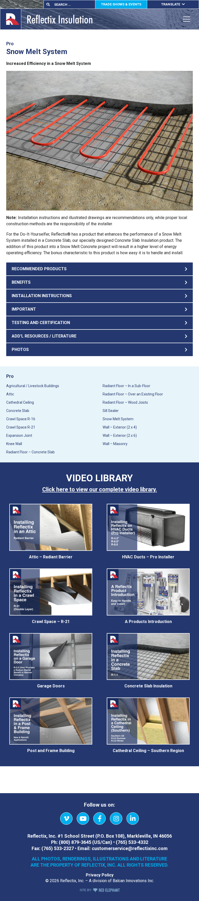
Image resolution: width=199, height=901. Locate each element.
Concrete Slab (17, 411)
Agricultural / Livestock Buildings (32, 386)
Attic (10, 394)
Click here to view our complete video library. (99, 489)
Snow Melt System (118, 419)
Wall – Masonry (115, 444)
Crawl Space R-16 (20, 419)
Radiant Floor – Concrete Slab (30, 452)
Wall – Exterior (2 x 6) (120, 435)
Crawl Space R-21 (20, 427)
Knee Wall (14, 444)
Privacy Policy (99, 875)
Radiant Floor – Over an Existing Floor (133, 394)
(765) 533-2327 (57, 848)
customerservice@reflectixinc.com (130, 848)
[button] (99, 269)
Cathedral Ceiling (20, 402)
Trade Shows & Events (121, 4)
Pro (10, 376)
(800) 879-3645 (75, 842)
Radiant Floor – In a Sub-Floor (126, 386)
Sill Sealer (111, 411)
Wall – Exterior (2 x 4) (120, 427)
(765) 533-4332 (132, 842)
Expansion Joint (19, 435)
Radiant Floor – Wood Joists (125, 402)
